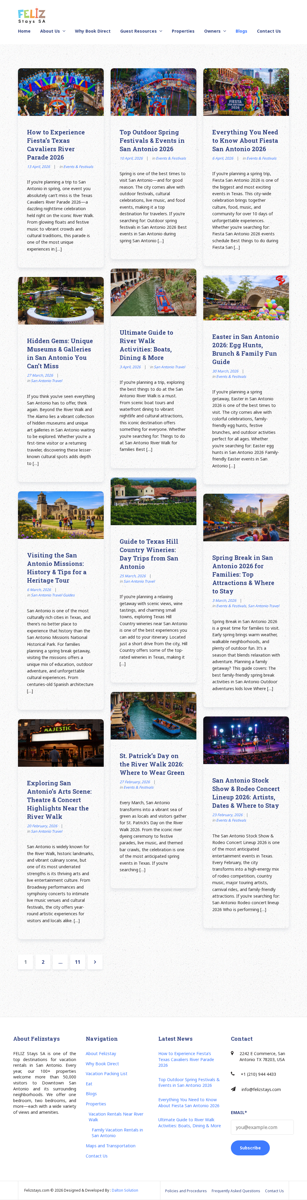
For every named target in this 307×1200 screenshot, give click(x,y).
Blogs (241, 31)
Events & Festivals (78, 166)
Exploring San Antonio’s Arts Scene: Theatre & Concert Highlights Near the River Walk (59, 799)
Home (24, 31)
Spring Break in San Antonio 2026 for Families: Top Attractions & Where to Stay (243, 574)
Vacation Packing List (106, 1073)
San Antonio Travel (169, 366)
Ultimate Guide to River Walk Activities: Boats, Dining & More (189, 1122)
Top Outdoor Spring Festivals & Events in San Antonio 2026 (152, 140)
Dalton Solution (125, 1190)
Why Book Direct (93, 31)
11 (80, 961)
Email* (239, 1112)
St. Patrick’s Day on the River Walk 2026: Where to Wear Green (152, 764)
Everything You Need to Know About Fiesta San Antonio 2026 (245, 140)
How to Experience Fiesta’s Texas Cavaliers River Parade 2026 (186, 1059)
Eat (89, 1084)
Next (95, 961)
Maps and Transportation (111, 1146)
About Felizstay (101, 1053)
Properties (183, 31)
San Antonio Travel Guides (53, 595)
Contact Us (269, 31)
